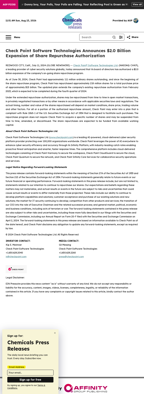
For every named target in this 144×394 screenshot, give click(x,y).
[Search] (114, 37)
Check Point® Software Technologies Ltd (95, 65)
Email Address (16, 367)
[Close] (55, 333)
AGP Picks (9, 4)
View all (137, 4)
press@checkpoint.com (71, 256)
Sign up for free (30, 379)
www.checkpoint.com (61, 137)
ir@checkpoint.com (16, 256)
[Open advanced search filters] (120, 37)
